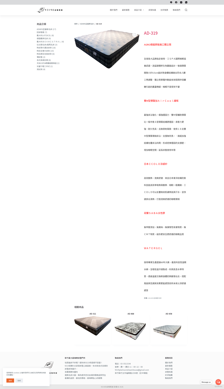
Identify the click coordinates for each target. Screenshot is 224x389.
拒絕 (19, 380)
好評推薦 (169, 375)
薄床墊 (39, 57)
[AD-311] (92, 326)
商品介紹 (169, 368)
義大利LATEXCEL (44, 35)
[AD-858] (168, 329)
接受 (10, 380)
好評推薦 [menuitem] (164, 10)
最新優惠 (169, 365)
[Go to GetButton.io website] (218, 386)
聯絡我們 (169, 378)
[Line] (171, 2)
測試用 (39, 69)
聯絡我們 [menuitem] (176, 10)
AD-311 (93, 313)
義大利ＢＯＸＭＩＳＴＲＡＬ (49, 41)
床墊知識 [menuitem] (152, 10)
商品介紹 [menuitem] (138, 10)
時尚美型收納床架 (44, 53)
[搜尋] (186, 10)
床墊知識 (169, 371)
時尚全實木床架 (43, 50)
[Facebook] (176, 2)
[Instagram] (181, 2)
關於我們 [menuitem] (113, 10)
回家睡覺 (40, 32)
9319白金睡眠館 (107, 386)
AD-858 (169, 313)
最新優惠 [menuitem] (126, 10)
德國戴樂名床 (42, 38)
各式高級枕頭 (42, 60)
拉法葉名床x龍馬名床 (45, 44)
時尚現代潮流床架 (44, 47)
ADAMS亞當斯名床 (155, 298)
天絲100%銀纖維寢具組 (47, 63)
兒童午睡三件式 (43, 66)
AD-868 (131, 313)
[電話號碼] (186, 2)
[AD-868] (130, 329)
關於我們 (169, 362)
